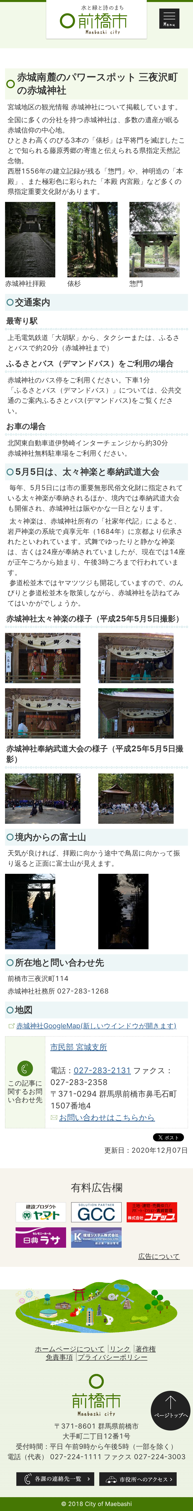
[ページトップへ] (170, 1396)
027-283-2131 (102, 1070)
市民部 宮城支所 (78, 1047)
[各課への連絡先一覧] (55, 1479)
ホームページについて (70, 1349)
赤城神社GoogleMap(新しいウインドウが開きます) (96, 1026)
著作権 (145, 1349)
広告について (159, 1256)
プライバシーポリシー (113, 1357)
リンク (120, 1349)
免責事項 (59, 1357)
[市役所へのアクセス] (138, 1479)
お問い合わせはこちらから (107, 1117)
